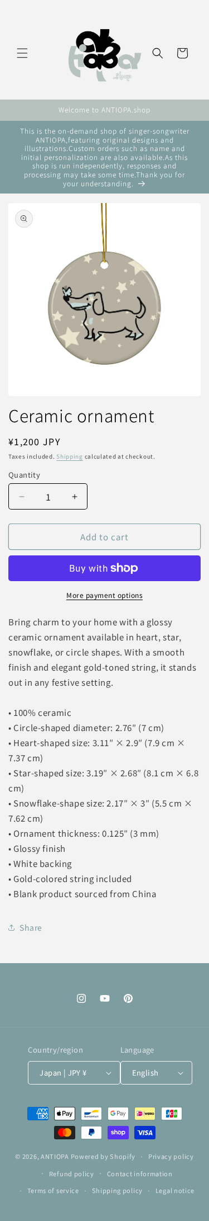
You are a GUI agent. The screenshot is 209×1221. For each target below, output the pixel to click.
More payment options (104, 595)
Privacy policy (171, 1156)
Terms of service (53, 1190)
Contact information (140, 1173)
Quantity (24, 474)
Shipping (69, 456)
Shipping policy (117, 1190)
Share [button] (31, 927)
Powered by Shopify (103, 1156)
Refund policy (71, 1173)
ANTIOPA (55, 1156)
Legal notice (175, 1190)
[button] (22, 53)
